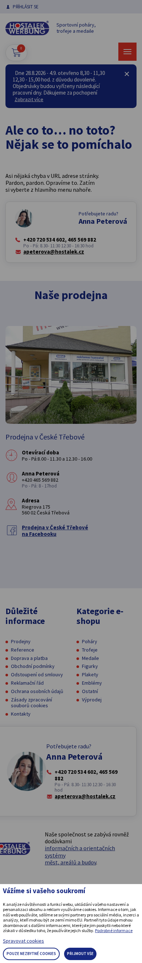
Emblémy (92, 683)
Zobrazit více (29, 99)
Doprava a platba (29, 658)
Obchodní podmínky (33, 666)
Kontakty (21, 714)
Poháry (89, 641)
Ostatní (90, 691)
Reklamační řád (27, 683)
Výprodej (92, 699)
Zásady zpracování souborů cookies (31, 702)
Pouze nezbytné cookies (31, 953)
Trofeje (90, 649)
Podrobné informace (114, 930)
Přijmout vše (80, 953)
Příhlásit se (26, 7)
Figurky (90, 666)
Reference (22, 649)
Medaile (90, 658)
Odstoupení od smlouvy (37, 674)
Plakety (90, 674)
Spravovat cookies (23, 941)
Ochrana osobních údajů (37, 691)
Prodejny (21, 641)
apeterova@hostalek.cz (53, 251)
